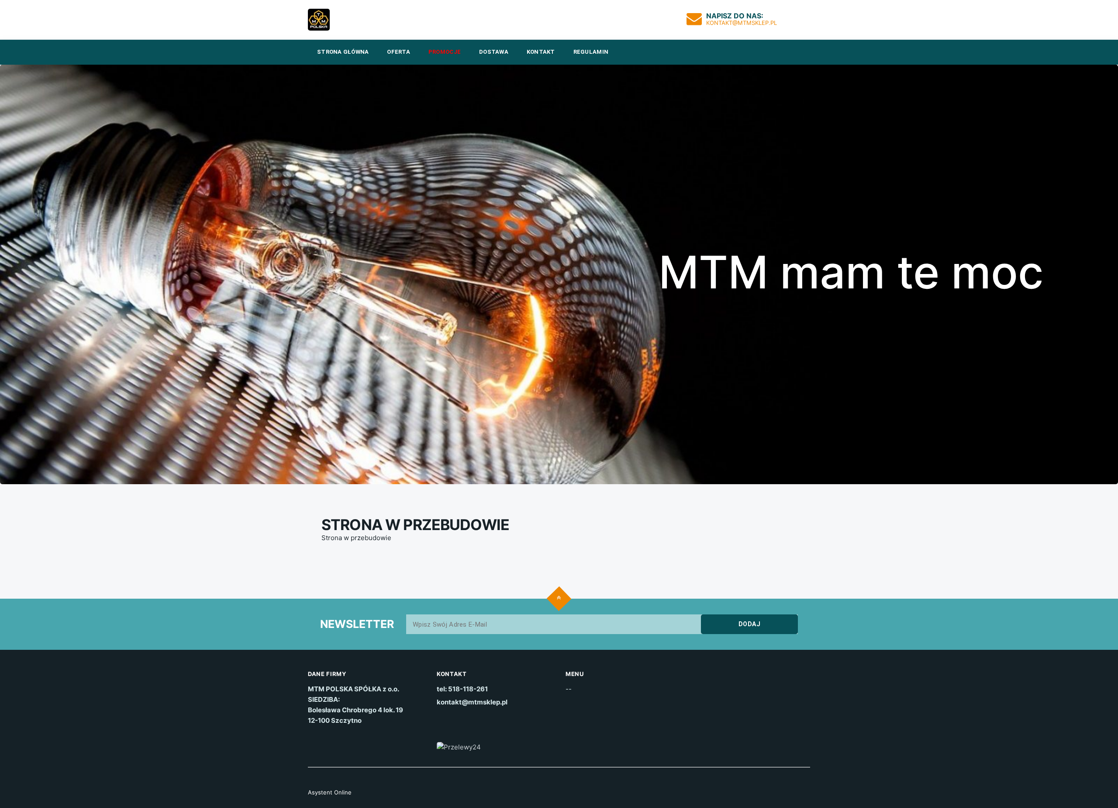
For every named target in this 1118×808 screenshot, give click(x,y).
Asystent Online (330, 792)
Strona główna (343, 52)
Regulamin (590, 52)
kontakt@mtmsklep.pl (741, 22)
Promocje (444, 52)
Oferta (398, 52)
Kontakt (541, 52)
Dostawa (493, 52)
